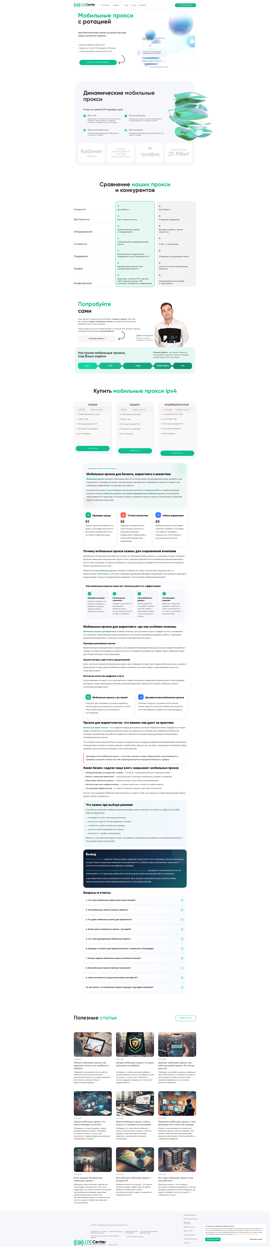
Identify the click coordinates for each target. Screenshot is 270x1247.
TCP (110, 366)
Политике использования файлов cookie (246, 1234)
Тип (182, 366)
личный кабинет (97, 339)
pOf (87, 366)
